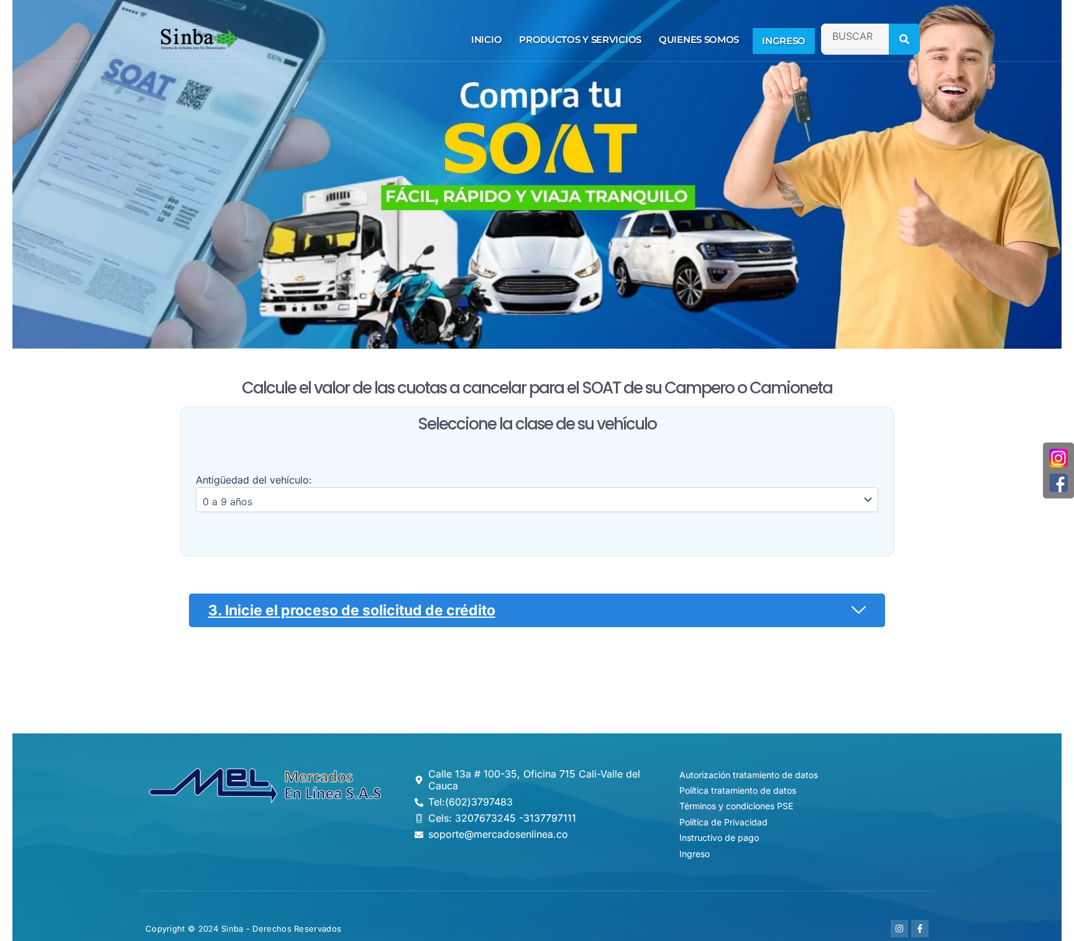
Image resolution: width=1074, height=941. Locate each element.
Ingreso (784, 41)
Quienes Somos (699, 39)
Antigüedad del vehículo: (254, 480)
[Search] (904, 39)
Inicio (486, 39)
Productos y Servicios (580, 39)
